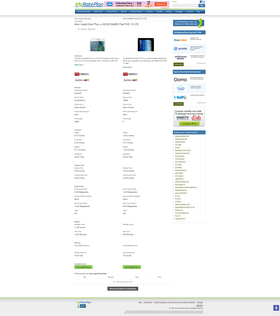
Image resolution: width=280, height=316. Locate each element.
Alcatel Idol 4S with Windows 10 (186, 187)
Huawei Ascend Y (181, 170)
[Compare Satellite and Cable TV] (189, 118)
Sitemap (200, 302)
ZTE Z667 (178, 164)
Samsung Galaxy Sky (182, 136)
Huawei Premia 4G (181, 139)
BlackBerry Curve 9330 (183, 150)
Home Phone (98, 11)
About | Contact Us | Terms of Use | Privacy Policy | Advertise (174, 302)
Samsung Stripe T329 (182, 204)
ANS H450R (179, 173)
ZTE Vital (178, 144)
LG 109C (178, 199)
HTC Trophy (179, 176)
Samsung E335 (180, 142)
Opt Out (199, 305)
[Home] (92, 302)
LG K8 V (177, 147)
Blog (198, 11)
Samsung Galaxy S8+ (182, 181)
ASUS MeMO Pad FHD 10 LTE (185, 207)
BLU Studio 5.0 (180, 184)
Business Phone (111, 11)
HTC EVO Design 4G (182, 213)
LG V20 (177, 196)
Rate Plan (89, 4)
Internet (124, 11)
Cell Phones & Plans (83, 11)
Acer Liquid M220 (181, 193)
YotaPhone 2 (179, 179)
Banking (169, 11)
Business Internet (136, 11)
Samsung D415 (180, 218)
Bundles (159, 11)
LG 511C (178, 216)
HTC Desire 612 (180, 162)
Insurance (189, 11)
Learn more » (79, 64)
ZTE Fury (178, 201)
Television (149, 11)
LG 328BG (178, 167)
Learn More (178, 64)
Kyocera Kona (179, 156)
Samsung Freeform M (182, 153)
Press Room (148, 302)
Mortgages (179, 11)
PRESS (174, 2)
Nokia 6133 (179, 210)
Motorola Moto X (181, 190)
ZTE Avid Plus (180, 159)
